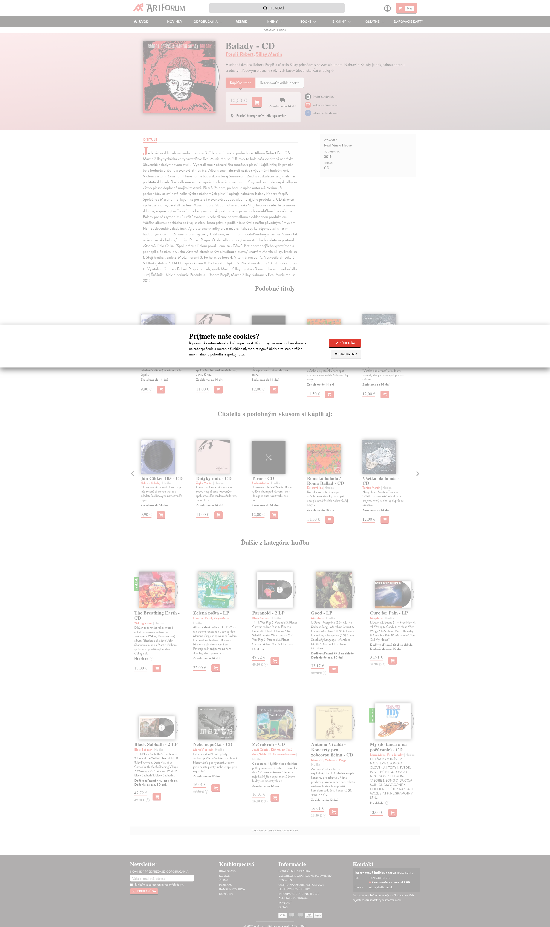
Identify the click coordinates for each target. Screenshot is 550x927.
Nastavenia (348, 354)
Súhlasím (347, 343)
